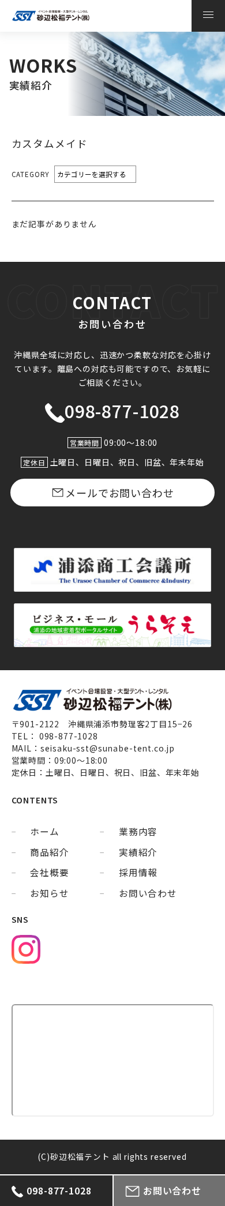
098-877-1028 (122, 411)
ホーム (44, 831)
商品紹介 (49, 852)
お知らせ (49, 893)
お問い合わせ (148, 893)
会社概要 (49, 872)
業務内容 (138, 831)
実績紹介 (138, 852)
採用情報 (138, 872)
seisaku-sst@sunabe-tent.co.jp (107, 748)
